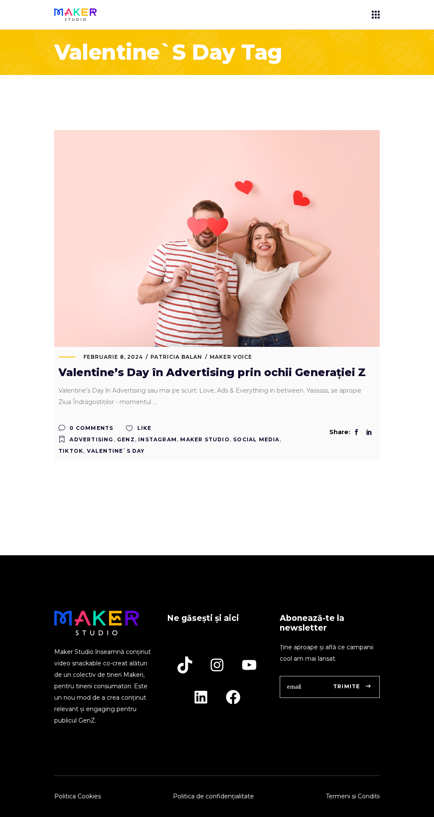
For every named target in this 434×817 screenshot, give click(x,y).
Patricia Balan (176, 357)
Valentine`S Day (116, 451)
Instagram (157, 439)
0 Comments (90, 428)
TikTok (70, 451)
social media (256, 439)
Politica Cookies (77, 796)
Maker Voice (231, 357)
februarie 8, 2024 (113, 357)
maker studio (204, 439)
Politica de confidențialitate (213, 796)
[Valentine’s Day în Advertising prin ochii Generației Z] (217, 238)
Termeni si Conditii (353, 796)
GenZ (126, 439)
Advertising (91, 439)
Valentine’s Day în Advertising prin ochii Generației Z (212, 372)
